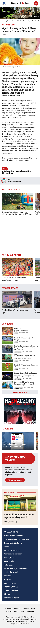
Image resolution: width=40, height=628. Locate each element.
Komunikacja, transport (13, 554)
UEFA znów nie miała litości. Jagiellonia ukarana (14, 279)
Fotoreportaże (10, 288)
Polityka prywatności (13, 617)
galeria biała (26, 171)
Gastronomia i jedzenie (13, 543)
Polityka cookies (28, 617)
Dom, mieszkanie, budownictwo (16, 539)
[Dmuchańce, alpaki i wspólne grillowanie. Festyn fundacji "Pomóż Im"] (17, 201)
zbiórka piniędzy (7, 173)
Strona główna (6, 21)
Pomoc (16, 612)
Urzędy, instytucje (11, 590)
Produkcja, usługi (11, 572)
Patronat (26, 608)
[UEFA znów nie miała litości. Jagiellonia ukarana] (17, 267)
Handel (6, 547)
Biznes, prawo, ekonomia (13, 536)
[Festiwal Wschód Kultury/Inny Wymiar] (17, 299)
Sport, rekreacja (10, 583)
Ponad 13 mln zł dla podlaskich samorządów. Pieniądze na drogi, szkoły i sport (25, 375)
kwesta (18, 171)
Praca (33, 608)
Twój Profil (30, 612)
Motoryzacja (8, 565)
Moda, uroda (9, 561)
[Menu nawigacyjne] (36, 3)
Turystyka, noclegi (11, 587)
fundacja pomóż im (8, 171)
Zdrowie (7, 594)
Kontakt (9, 612)
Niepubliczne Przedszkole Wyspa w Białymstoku (19, 516)
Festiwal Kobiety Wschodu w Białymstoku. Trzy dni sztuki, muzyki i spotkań (24, 384)
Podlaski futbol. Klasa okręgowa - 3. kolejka (26, 366)
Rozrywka (7, 579)
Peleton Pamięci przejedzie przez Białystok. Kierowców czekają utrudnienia (26, 348)
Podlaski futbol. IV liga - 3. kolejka (23, 339)
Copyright (6, 619)
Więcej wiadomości (19, 392)
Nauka (16, 361)
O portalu (8, 608)
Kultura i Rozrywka (19, 388)
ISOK (22, 612)
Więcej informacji (10, 522)
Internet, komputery (12, 550)
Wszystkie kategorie (11, 598)
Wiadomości (15, 21)
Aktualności (23, 21)
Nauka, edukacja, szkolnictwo (15, 569)
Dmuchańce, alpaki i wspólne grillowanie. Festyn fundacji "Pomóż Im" (17, 213)
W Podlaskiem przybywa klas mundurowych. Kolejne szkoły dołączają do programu (25, 357)
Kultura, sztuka (9, 558)
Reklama (7, 576)
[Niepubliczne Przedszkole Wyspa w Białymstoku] (20, 503)
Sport (16, 333)
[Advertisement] (20, 234)
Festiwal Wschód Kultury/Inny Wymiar (15, 311)
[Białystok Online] (20, 3)
